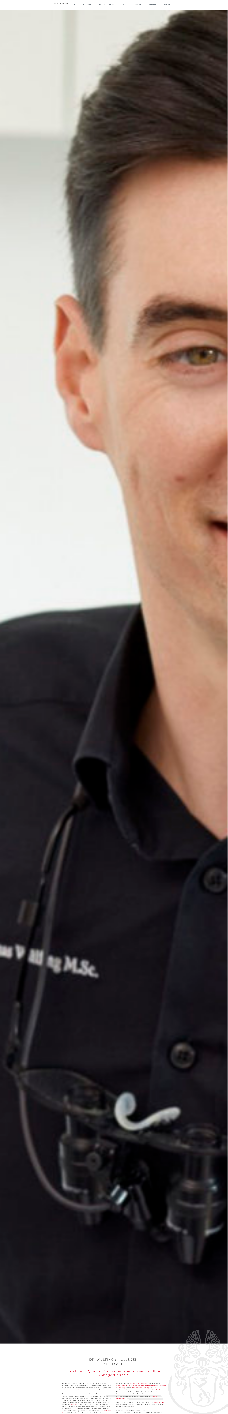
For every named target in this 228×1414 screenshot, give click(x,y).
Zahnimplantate (106, 5)
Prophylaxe (74, 1404)
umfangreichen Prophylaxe (139, 1383)
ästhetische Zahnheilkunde (157, 1386)
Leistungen (87, 5)
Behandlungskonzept (83, 1390)
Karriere (152, 5)
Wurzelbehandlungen (123, 1386)
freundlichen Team (159, 1402)
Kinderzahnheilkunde (153, 1390)
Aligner (124, 5)
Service (137, 5)
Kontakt (166, 5)
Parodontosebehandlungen (141, 1388)
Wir (73, 5)
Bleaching (122, 1388)
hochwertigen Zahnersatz (139, 1386)
